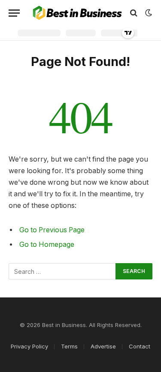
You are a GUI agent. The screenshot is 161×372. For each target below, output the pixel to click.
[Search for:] (62, 271)
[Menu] (14, 13)
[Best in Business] (77, 12)
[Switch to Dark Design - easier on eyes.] (147, 13)
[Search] (133, 13)
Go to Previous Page (52, 230)
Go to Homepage (46, 244)
